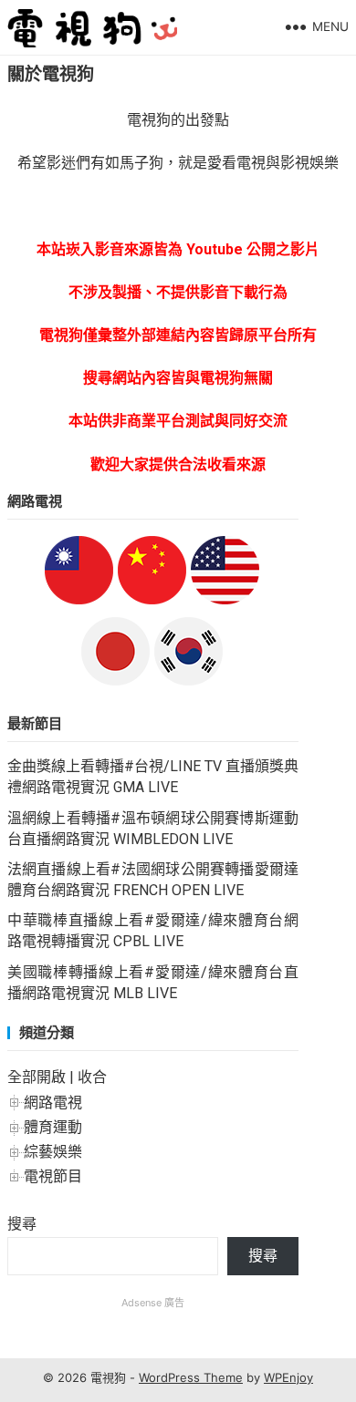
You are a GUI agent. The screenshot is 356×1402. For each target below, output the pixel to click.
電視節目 (53, 1176)
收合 (92, 1077)
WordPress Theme (191, 1377)
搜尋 (22, 1223)
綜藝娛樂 (53, 1151)
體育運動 (53, 1127)
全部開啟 (36, 1077)
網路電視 (53, 1102)
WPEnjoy (288, 1377)
